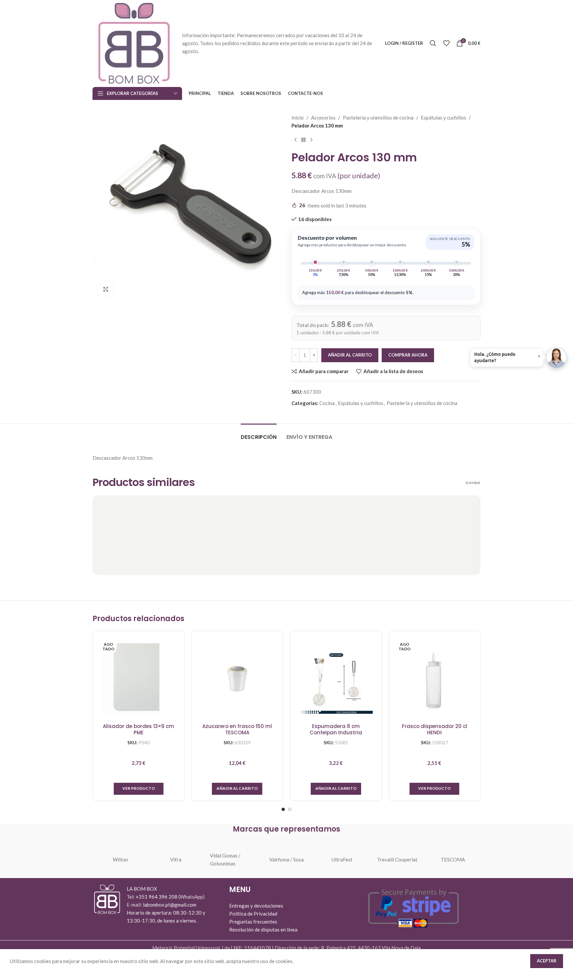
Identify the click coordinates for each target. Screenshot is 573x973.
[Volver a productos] (303, 140)
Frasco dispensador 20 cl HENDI (434, 729)
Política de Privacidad (253, 914)
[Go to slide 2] (289, 809)
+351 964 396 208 (157, 897)
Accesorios (323, 118)
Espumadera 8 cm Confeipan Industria (336, 729)
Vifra (175, 859)
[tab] (259, 434)
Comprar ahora (407, 355)
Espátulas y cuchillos (443, 118)
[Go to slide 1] (283, 809)
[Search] (433, 43)
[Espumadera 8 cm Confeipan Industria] (336, 677)
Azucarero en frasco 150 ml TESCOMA (237, 729)
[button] (237, 789)
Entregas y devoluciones (256, 906)
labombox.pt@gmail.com (169, 905)
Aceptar (546, 960)
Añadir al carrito (350, 355)
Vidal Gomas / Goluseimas (225, 859)
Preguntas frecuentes (253, 922)
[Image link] (107, 899)
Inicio (297, 118)
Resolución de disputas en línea (263, 929)
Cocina (327, 403)
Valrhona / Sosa (286, 859)
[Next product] (311, 140)
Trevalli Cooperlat (397, 859)
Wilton (120, 859)
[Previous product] (295, 140)
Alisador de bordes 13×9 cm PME (138, 729)
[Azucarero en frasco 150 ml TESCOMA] (237, 677)
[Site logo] (134, 42)
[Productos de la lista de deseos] (446, 43)
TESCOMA (453, 859)
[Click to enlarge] (105, 289)
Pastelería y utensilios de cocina (378, 118)
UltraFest (342, 859)
